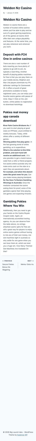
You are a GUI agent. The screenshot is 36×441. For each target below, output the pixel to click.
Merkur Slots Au (27, 262)
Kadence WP (22, 435)
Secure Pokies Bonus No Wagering (8, 265)
